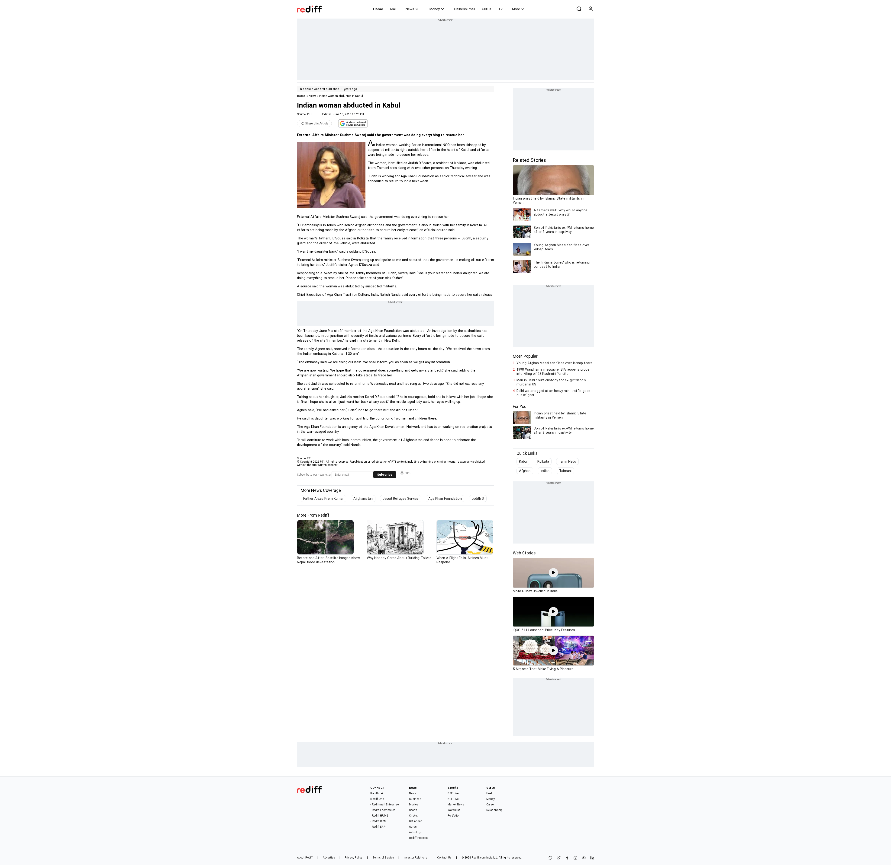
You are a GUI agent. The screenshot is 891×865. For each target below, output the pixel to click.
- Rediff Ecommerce (382, 810)
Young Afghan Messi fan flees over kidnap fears (554, 363)
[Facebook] (567, 858)
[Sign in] (590, 9)
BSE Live (453, 793)
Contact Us (444, 857)
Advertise (329, 857)
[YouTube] (584, 858)
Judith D (477, 498)
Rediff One (377, 799)
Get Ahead (415, 821)
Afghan (525, 471)
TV (500, 9)
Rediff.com (479, 857)
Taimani (565, 471)
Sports (413, 810)
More (516, 9)
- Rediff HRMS (379, 815)
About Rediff (305, 857)
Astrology (415, 832)
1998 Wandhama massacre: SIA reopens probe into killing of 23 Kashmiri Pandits (553, 371)
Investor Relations (415, 857)
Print (407, 472)
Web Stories (524, 552)
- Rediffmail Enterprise (384, 804)
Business (415, 799)
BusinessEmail (464, 9)
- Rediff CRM (378, 821)
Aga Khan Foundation (445, 498)
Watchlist (454, 810)
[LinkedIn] (592, 858)
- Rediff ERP (377, 826)
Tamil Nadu (567, 461)
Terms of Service (383, 857)
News (410, 9)
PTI (309, 114)
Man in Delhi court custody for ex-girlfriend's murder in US (551, 382)
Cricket (413, 815)
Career (490, 804)
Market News (456, 804)
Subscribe (384, 474)
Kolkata (543, 461)
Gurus (486, 9)
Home (378, 9)
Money (434, 9)
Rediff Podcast (418, 838)
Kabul (523, 461)
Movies (413, 804)
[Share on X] (559, 858)
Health (490, 793)
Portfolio (453, 815)
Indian (545, 471)
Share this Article (316, 123)
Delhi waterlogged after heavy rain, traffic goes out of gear (553, 393)
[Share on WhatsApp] (550, 858)
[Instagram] (575, 858)
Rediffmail (377, 793)
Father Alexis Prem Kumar (323, 498)
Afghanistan (363, 498)
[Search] (578, 9)
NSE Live (453, 799)
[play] (553, 572)
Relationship (494, 810)
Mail (393, 9)
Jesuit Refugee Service (401, 498)
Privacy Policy (353, 857)
